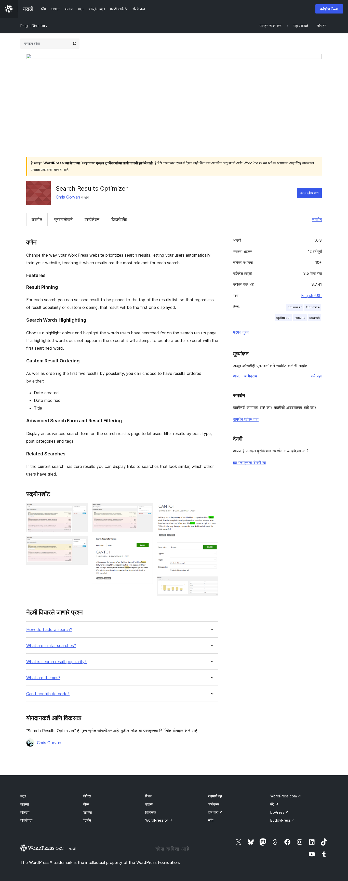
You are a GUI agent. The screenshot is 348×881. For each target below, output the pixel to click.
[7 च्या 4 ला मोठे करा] (146, 542)
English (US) (311, 295)
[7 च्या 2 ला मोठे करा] (80, 542)
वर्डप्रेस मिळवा (329, 9)
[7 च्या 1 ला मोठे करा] (80, 509)
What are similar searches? (51, 645)
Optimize (313, 307)
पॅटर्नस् (87, 820)
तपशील (37, 219)
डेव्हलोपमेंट (119, 219)
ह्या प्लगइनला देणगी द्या (249, 462)
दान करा (215, 812)
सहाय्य (149, 804)
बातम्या (24, 804)
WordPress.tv (158, 820)
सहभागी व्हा (215, 796)
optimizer (283, 318)
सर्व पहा (316, 375)
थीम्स (86, 804)
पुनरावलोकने (63, 219)
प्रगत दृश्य (241, 332)
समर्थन (317, 219)
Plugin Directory (33, 25)
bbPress (279, 812)
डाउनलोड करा (309, 193)
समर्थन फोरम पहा (246, 419)
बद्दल (23, 796)
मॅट (274, 804)
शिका (148, 796)
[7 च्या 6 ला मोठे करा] (211, 549)
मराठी (72, 849)
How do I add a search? (49, 629)
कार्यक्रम (213, 804)
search (314, 318)
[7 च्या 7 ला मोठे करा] (211, 583)
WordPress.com (285, 796)
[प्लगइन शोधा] (74, 43)
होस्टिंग (24, 812)
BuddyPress (282, 820)
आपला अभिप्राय (245, 375)
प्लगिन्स (87, 812)
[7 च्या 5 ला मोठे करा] (211, 509)
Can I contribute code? (48, 693)
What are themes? (43, 677)
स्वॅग (210, 820)
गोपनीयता (26, 820)
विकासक (150, 812)
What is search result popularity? (56, 661)
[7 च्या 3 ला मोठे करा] (146, 509)
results (300, 318)
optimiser (294, 307)
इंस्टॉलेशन (92, 219)
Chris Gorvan (68, 197)
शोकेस (87, 796)
